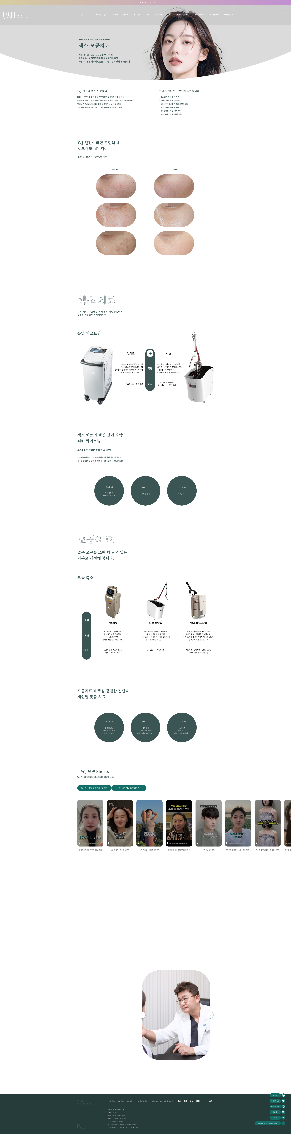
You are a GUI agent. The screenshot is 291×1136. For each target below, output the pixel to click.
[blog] (191, 1101)
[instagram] (185, 1101)
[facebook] (179, 1101)
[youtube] (198, 1101)
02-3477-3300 (122, 1118)
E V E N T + (147, 2)
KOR (210, 1101)
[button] (142, 1015)
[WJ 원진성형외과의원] (87, 1102)
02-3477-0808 (119, 1121)
